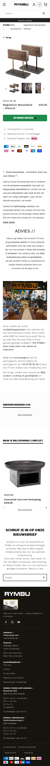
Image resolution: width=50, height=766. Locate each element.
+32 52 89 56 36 (10, 638)
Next (46, 507)
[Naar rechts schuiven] (44, 89)
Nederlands (28, 752)
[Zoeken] (44, 13)
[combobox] (25, 13)
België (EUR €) (10, 752)
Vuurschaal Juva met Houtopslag (22, 499)
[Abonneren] (44, 577)
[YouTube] (18, 622)
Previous (4, 507)
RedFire (9, 495)
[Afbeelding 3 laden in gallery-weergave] (39, 88)
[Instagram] (12, 622)
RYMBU (6, 24)
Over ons (7, 664)
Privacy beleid (9, 673)
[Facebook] (5, 622)
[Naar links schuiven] (6, 89)
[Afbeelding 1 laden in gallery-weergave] (14, 88)
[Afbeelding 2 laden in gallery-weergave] (27, 88)
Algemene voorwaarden (13, 677)
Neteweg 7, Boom (10, 645)
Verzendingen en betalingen (15, 681)
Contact (6, 669)
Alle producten (25, 414)
